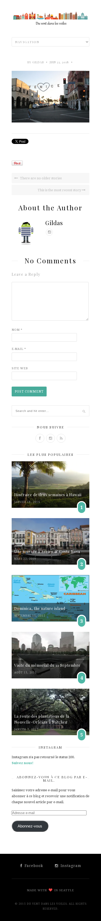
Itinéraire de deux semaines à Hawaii (48, 494)
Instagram (70, 866)
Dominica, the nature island (39, 608)
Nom (17, 330)
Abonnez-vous (30, 826)
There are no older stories (40, 178)
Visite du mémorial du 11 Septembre (47, 665)
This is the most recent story (60, 190)
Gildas (38, 62)
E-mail (19, 349)
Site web (20, 368)
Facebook (33, 866)
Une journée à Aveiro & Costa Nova (47, 551)
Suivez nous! (22, 763)
